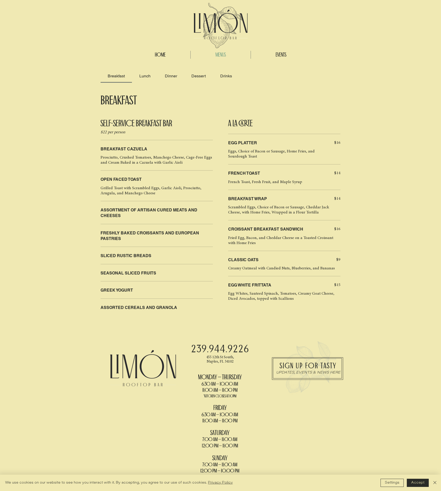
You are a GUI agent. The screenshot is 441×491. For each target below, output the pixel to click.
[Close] (435, 483)
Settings (392, 483)
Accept (417, 483)
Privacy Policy (220, 483)
